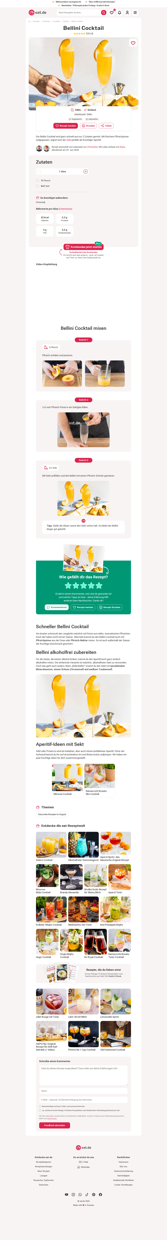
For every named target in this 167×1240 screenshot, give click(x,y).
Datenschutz (52, 1118)
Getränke (46, 21)
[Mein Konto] (127, 12)
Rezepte (36, 21)
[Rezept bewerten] (83, 585)
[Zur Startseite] (37, 12)
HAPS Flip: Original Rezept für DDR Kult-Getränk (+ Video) (47, 1046)
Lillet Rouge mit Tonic (47, 1016)
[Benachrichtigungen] (119, 12)
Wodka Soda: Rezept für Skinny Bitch (95, 891)
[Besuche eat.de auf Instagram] (73, 1195)
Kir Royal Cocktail (93, 957)
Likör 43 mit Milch (77, 1016)
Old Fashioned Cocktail (112, 1049)
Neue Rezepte (43, 1171)
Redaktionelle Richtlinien (123, 1180)
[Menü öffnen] (135, 12)
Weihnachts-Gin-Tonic (80, 924)
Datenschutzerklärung (123, 1171)
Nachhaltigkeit (123, 1176)
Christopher (92, 147)
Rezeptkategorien (43, 1162)
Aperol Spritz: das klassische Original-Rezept (114, 858)
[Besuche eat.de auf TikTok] (87, 1195)
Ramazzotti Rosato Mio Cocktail (96, 792)
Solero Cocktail (44, 860)
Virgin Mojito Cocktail (67, 955)
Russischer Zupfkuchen (43, 1180)
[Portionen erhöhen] (85, 171)
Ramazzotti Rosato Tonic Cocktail (118, 955)
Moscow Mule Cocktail (43, 891)
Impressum (123, 1162)
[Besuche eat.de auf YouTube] (66, 1195)
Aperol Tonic (115, 892)
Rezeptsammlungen (43, 1166)
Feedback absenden (54, 1125)
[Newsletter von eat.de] (83, 974)
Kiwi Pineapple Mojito (111, 924)
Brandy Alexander (69, 892)
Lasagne (43, 1176)
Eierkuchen (43, 1185)
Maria (122, 147)
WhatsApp (85, 1167)
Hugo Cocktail (43, 957)
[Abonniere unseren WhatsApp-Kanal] (80, 1195)
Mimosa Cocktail (62, 794)
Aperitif (65, 21)
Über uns (123, 1166)
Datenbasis (65, 208)
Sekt (68, 140)
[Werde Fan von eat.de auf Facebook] (100, 1195)
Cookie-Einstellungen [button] (123, 1185)
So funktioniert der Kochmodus (83, 252)
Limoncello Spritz (109, 1016)
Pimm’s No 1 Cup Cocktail (81, 1049)
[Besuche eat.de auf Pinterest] (94, 1195)
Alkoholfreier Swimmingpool (83, 860)
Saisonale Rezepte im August (52, 814)
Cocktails (56, 21)
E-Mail (85, 1162)
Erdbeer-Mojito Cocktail (49, 924)
